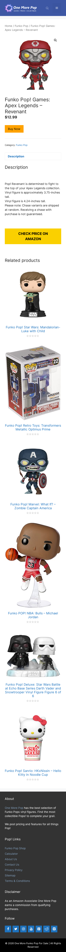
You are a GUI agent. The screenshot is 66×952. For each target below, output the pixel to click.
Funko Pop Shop (15, 848)
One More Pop (14, 807)
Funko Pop (21, 25)
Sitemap (10, 875)
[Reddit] (46, 929)
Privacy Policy (13, 870)
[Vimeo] (54, 929)
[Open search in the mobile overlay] (47, 8)
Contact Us (12, 864)
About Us (11, 859)
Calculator (11, 853)
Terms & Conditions (17, 880)
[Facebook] (8, 929)
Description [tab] (16, 156)
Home (8, 25)
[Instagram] (23, 929)
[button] (55, 40)
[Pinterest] (39, 929)
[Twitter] (15, 929)
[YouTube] (31, 929)
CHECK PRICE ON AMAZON (33, 236)
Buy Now (14, 129)
